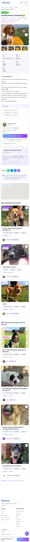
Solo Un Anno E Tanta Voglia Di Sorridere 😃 (12, 229)
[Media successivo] (26, 34)
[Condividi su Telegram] (15, 170)
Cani (7, 7)
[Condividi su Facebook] (11, 170)
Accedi (2, 532)
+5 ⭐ (17, 162)
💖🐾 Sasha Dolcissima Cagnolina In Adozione (14, 351)
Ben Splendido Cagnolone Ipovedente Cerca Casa (14, 389)
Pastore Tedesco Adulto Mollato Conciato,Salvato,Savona (13, 428)
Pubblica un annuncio (6, 534)
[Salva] (26, 207)
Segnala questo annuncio (10, 143)
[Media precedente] (3, 34)
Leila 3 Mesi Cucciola (9, 267)
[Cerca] (27, 534)
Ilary (7, 400)
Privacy (17, 524)
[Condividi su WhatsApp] (8, 170)
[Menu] (26, 2)
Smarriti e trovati (5, 517)
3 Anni (4, 304)
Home (2, 7)
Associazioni (4, 515)
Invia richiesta (23, 539)
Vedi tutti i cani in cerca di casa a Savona (12, 480)
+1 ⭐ (5, 162)
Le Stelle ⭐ (19, 513)
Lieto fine (18, 515)
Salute (6, 106)
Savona (16, 7)
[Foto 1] (13, 225)
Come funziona (19, 511)
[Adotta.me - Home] (6, 2)
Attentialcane (9, 475)
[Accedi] (21, 2)
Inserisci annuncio (5, 519)
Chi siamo (18, 519)
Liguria (11, 7)
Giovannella (11, 123)
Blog (17, 517)
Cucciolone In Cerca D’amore (11, 466)
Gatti (2, 513)
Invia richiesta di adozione (15, 136)
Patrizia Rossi (9, 438)
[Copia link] (18, 170)
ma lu (7, 361)
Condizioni (18, 521)
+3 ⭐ (11, 162)
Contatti (18, 526)
